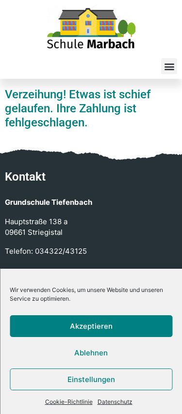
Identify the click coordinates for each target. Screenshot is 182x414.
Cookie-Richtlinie (69, 401)
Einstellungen (91, 379)
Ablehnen (91, 352)
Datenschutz (115, 401)
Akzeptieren (91, 326)
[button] (169, 66)
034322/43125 (61, 251)
